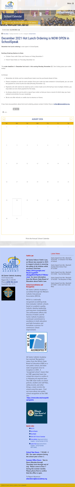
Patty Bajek (5, 33)
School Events (32, 33)
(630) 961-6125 (12, 282)
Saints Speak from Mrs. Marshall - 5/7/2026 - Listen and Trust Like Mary (62, 285)
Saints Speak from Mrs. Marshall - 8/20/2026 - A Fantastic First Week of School (62, 259)
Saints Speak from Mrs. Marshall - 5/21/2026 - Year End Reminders (62, 273)
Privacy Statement (61, 485)
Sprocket (24, 485)
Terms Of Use (70, 485)
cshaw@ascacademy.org (62, 104)
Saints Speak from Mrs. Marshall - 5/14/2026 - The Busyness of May (62, 278)
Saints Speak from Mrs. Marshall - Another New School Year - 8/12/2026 (62, 267)
